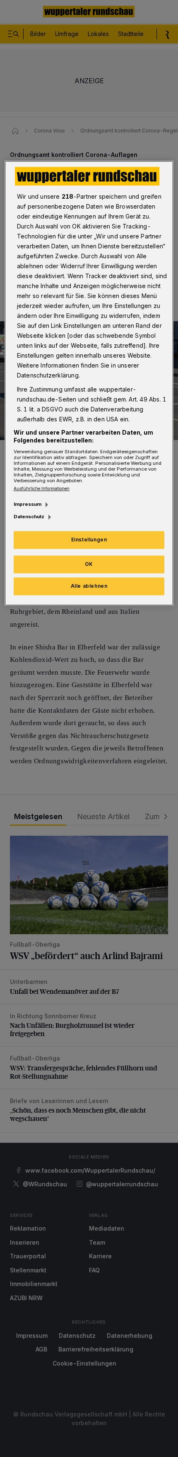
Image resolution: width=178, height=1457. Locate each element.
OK (89, 564)
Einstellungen (89, 540)
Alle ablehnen (89, 586)
